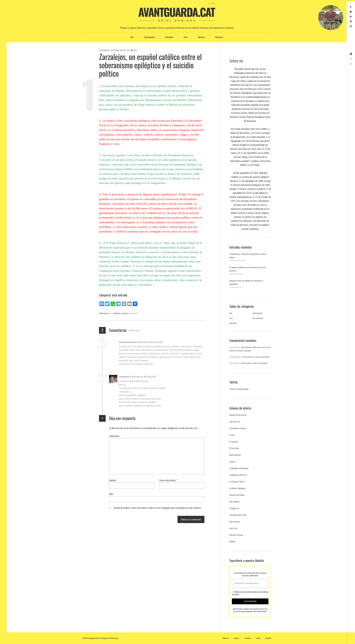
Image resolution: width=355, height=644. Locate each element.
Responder (170, 342)
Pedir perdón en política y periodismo (256, 357)
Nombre (113, 480)
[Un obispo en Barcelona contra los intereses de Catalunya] (350, 59)
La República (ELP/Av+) (238, 474)
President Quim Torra (237, 514)
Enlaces (201, 37)
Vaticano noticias (236, 534)
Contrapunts (149, 37)
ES (214, 3)
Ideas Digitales (235, 454)
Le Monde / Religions (237, 488)
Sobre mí (225, 638)
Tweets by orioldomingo (239, 389)
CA (210, 3)
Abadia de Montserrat (238, 415)
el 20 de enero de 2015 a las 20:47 (143, 376)
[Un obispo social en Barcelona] (350, 64)
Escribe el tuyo (134, 330)
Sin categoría (258, 318)
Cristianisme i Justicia (237, 428)
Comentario (115, 436)
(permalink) (133, 313)
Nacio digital (234, 501)
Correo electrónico (168, 480)
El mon (232, 434)
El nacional (233, 441)
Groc (186, 37)
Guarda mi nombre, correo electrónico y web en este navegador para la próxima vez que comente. (157, 507)
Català (258, 638)
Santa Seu (233, 528)
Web (111, 494)
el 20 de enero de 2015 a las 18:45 (149, 342)
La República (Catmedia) (238, 468)
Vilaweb (232, 541)
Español (268, 638)
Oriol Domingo (104, 50)
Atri (132, 37)
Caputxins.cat (234, 421)
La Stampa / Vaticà (236, 481)
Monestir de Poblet (237, 494)
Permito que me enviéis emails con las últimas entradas (250, 593)
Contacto (219, 37)
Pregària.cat (234, 508)
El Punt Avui (234, 448)
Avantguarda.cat (176, 12)
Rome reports (234, 521)
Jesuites (232, 461)
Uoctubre (169, 37)
